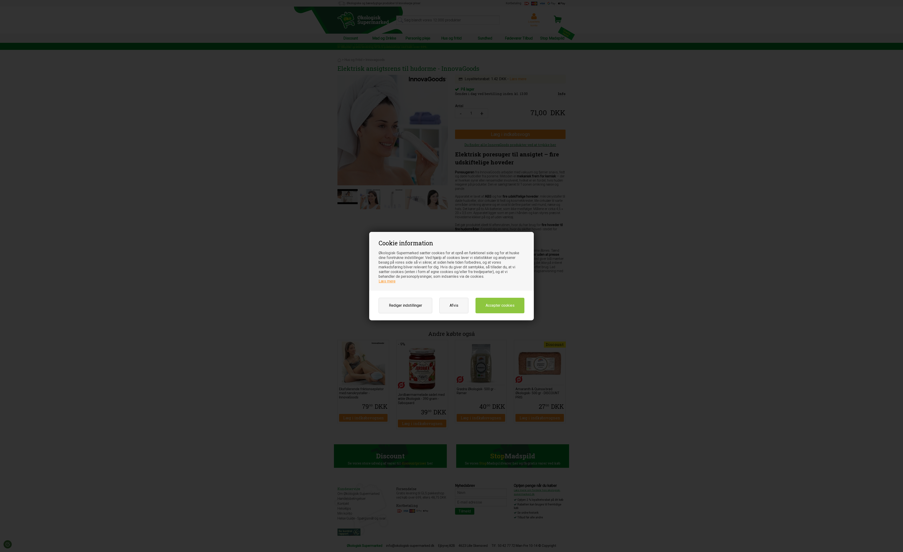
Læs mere (387, 281)
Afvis (454, 305)
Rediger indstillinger (405, 305)
